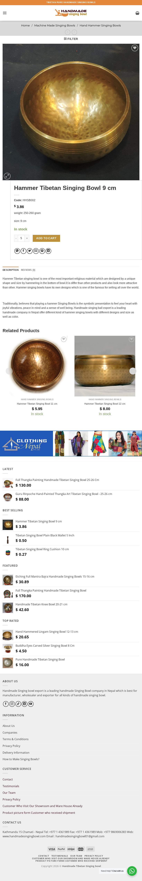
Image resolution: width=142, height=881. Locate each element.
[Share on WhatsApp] (17, 251)
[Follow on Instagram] (12, 704)
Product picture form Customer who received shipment (39, 813)
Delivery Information (16, 753)
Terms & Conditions (16, 739)
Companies (10, 732)
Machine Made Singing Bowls (54, 25)
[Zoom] (7, 176)
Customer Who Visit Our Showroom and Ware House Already (43, 806)
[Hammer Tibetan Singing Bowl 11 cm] (37, 366)
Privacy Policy (11, 746)
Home (25, 25)
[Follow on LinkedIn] (24, 704)
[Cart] (137, 13)
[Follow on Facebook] (6, 704)
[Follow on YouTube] (31, 704)
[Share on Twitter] (30, 251)
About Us (9, 726)
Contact (8, 779)
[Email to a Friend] (36, 251)
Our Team (9, 793)
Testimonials (11, 786)
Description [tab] (11, 270)
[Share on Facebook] (23, 251)
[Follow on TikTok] (18, 704)
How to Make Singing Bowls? (21, 759)
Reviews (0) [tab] (28, 270)
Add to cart (46, 238)
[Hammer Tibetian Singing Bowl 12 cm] (104, 366)
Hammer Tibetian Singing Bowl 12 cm (104, 403)
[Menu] (5, 13)
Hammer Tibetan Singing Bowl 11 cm (37, 403)
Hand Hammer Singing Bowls (100, 25)
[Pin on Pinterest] (42, 251)
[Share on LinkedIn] (48, 251)
